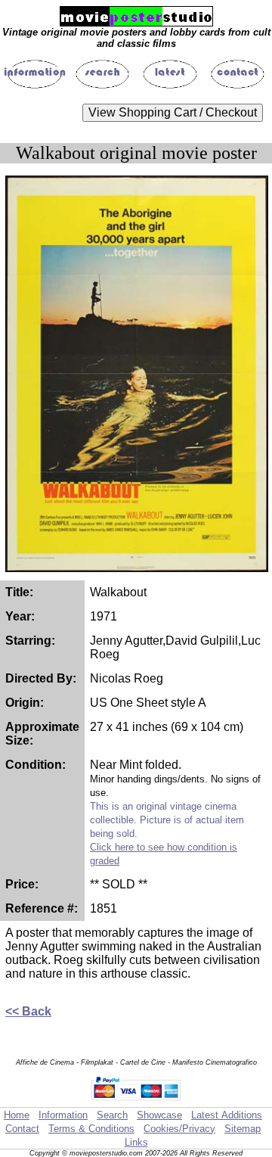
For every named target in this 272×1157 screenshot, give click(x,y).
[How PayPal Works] (136, 1099)
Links (136, 1142)
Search (112, 1115)
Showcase (159, 1115)
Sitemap (242, 1128)
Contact (22, 1128)
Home (16, 1115)
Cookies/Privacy (179, 1128)
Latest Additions (226, 1115)
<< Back (28, 1011)
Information (63, 1115)
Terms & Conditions (91, 1128)
